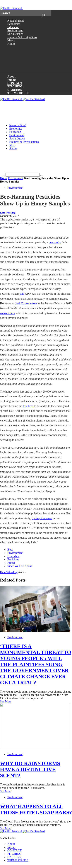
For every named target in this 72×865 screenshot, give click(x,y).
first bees (28, 406)
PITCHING (14, 86)
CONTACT (14, 83)
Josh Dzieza (22, 303)
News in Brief (15, 20)
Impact (11, 79)
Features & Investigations (22, 37)
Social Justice (15, 33)
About (11, 76)
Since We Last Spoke (19, 566)
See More (5, 701)
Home (3, 178)
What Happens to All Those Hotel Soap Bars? (36, 809)
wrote (33, 303)
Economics (13, 23)
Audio (11, 43)
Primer (11, 562)
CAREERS (14, 89)
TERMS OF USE (18, 93)
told (22, 293)
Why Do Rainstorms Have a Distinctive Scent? (30, 769)
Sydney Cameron (42, 518)
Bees (10, 549)
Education (13, 27)
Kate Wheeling (8, 212)
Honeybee (13, 556)
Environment (15, 30)
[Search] (43, 13)
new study (55, 242)
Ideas (10, 40)
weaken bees (7, 313)
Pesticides (13, 559)
